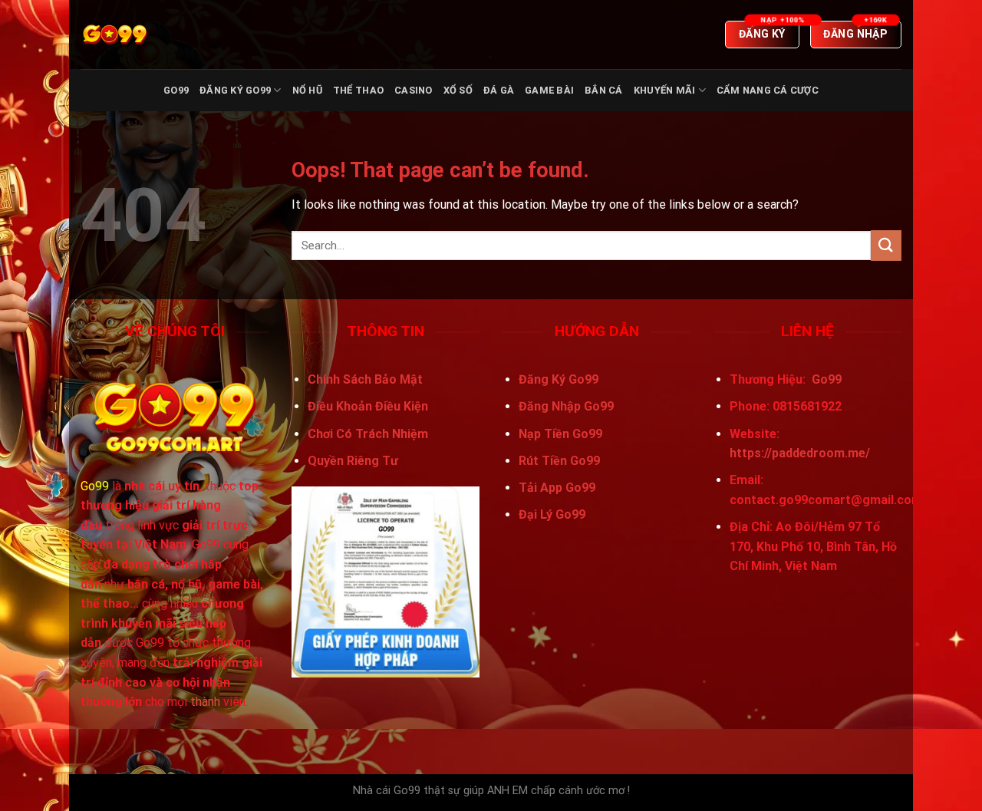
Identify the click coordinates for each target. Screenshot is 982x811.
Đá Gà (498, 90)
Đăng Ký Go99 (235, 90)
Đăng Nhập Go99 (566, 406)
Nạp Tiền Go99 (560, 434)
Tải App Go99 (557, 487)
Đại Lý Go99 (552, 514)
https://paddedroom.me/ (800, 453)
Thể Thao (358, 90)
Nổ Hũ (307, 90)
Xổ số (458, 90)
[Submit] (886, 245)
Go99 (176, 90)
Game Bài (549, 90)
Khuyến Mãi (665, 90)
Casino (413, 90)
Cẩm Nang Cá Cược (768, 90)
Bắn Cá (604, 90)
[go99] (157, 34)
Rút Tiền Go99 (559, 460)
